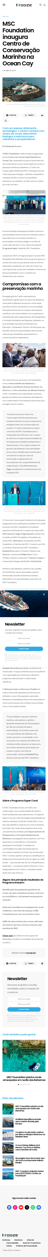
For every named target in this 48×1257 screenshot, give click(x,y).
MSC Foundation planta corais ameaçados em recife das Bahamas (24, 1078)
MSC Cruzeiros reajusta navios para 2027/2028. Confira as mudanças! (29, 1173)
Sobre (9, 1246)
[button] (45, 5)
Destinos (18, 1240)
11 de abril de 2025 (9, 71)
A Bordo (30, 1240)
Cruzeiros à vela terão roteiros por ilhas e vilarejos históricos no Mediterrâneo (30, 1134)
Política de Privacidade (26, 1246)
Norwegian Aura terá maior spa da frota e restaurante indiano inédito (29, 1160)
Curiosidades (12, 1243)
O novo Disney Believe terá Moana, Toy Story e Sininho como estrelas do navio (27, 1147)
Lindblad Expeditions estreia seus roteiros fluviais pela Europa (28, 1121)
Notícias (5, 17)
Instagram (31, 953)
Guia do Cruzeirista (31, 1243)
